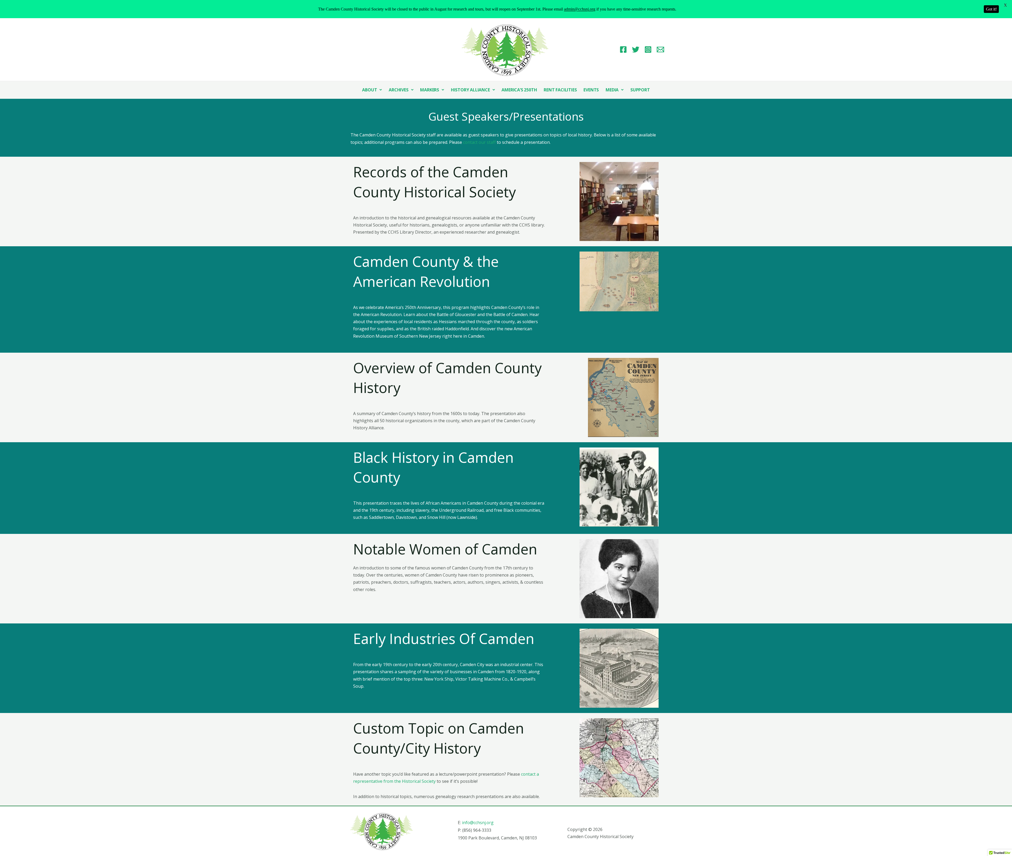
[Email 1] (660, 49)
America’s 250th (519, 90)
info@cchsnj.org (478, 822)
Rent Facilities (560, 90)
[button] (372, 90)
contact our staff (479, 142)
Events (591, 90)
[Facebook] (623, 49)
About (369, 90)
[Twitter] (635, 49)
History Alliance (470, 90)
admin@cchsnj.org (579, 9)
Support (640, 90)
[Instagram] (648, 49)
